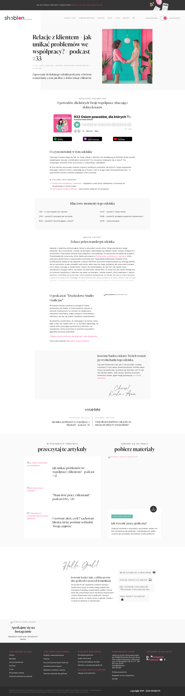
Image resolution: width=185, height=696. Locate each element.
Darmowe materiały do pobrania (20, 676)
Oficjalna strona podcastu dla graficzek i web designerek (73, 336)
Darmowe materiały (87, 18)
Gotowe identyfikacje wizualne (89, 662)
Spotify (72, 341)
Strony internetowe (16, 662)
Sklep (110, 18)
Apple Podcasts (82, 341)
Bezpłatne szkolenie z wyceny (54, 670)
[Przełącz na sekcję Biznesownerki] (163, 18)
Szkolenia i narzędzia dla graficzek (90, 665)
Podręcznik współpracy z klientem (66, 183)
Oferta (11, 655)
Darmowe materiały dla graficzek (55, 674)
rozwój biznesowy (65, 65)
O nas (117, 18)
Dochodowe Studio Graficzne (64, 189)
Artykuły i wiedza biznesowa (54, 655)
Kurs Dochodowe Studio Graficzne (56, 663)
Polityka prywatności (119, 672)
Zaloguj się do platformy (86, 673)
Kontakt (126, 18)
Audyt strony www (84, 658)
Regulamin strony (118, 675)
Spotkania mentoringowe (53, 666)
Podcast (101, 18)
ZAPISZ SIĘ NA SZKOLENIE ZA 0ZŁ (87, 5)
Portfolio (12, 666)
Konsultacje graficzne (85, 655)
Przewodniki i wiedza (16, 673)
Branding (12, 659)
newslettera (129, 675)
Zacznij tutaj (70, 18)
